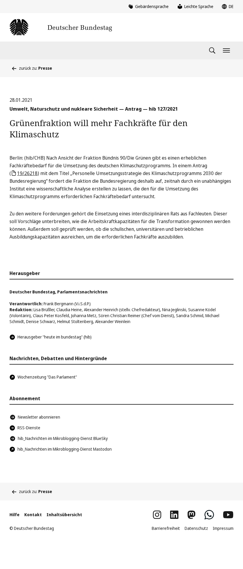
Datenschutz (196, 528)
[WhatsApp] (209, 514)
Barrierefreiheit (166, 528)
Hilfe (14, 514)
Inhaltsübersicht (64, 514)
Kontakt (33, 514)
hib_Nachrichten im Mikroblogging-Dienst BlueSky (63, 438)
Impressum (223, 528)
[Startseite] (60, 27)
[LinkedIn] (174, 514)
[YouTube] (228, 514)
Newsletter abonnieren (39, 417)
